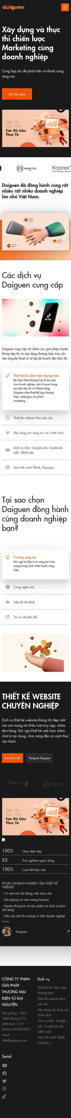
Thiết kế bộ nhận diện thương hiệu (36, 375)
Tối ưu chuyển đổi (25, 617)
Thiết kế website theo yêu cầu (33, 418)
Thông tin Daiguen (39, 758)
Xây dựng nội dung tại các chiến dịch (39, 432)
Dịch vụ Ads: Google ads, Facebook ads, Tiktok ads (38, 449)
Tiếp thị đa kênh (24, 602)
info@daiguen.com (14, 1040)
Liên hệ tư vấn (12, 758)
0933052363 (21, 1029)
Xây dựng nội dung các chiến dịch (53, 1012)
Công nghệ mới (24, 587)
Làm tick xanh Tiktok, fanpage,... (35, 467)
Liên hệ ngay (16, 94)
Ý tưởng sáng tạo (25, 557)
